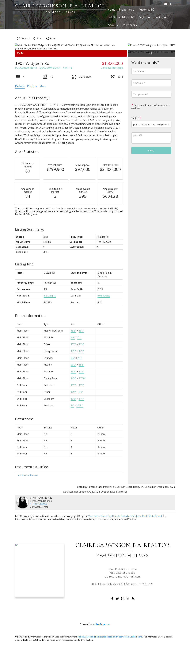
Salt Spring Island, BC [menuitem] (121, 17)
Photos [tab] (32, 86)
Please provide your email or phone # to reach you (150, 106)
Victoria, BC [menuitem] (146, 9)
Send (151, 150)
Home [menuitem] (111, 9)
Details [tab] (20, 86)
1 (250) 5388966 (38, 504)
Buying (142, 17)
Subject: (135, 118)
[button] (112, 598)
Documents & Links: (31, 466)
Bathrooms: (25, 418)
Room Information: (31, 315)
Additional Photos (28, 475)
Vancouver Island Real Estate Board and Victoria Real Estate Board (125, 516)
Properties (125, 9)
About (111, 25)
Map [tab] (42, 86)
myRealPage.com (101, 624)
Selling (159, 17)
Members (129, 25)
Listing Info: (25, 264)
